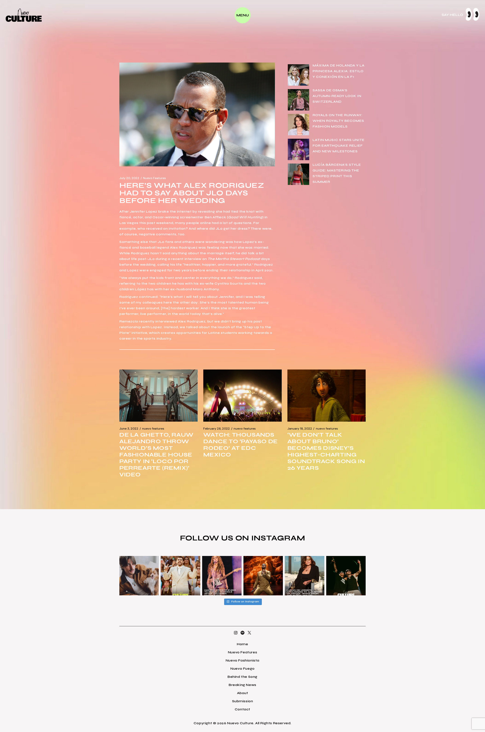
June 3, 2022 (128, 429)
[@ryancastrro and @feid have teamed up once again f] (346, 575)
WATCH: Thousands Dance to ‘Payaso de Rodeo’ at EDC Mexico (240, 444)
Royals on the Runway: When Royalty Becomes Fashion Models (338, 120)
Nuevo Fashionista (242, 660)
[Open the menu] (243, 15)
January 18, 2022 (299, 429)
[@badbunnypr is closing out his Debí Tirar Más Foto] (180, 575)
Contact (242, 709)
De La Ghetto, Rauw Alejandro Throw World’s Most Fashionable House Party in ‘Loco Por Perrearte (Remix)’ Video (156, 454)
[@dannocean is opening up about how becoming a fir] (139, 575)
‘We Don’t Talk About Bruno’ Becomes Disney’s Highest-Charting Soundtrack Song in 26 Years (326, 451)
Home (242, 644)
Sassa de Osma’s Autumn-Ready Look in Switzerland (337, 96)
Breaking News (242, 685)
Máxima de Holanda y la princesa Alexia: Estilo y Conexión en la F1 (339, 71)
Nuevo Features (154, 178)
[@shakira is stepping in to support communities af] (222, 575)
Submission (242, 701)
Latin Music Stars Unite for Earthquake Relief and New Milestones (339, 145)
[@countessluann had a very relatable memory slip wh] (304, 575)
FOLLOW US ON (215, 538)
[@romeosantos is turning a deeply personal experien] (263, 575)
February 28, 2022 (216, 429)
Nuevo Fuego (242, 668)
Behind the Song (242, 677)
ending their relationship (228, 270)
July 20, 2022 (129, 178)
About (242, 693)
